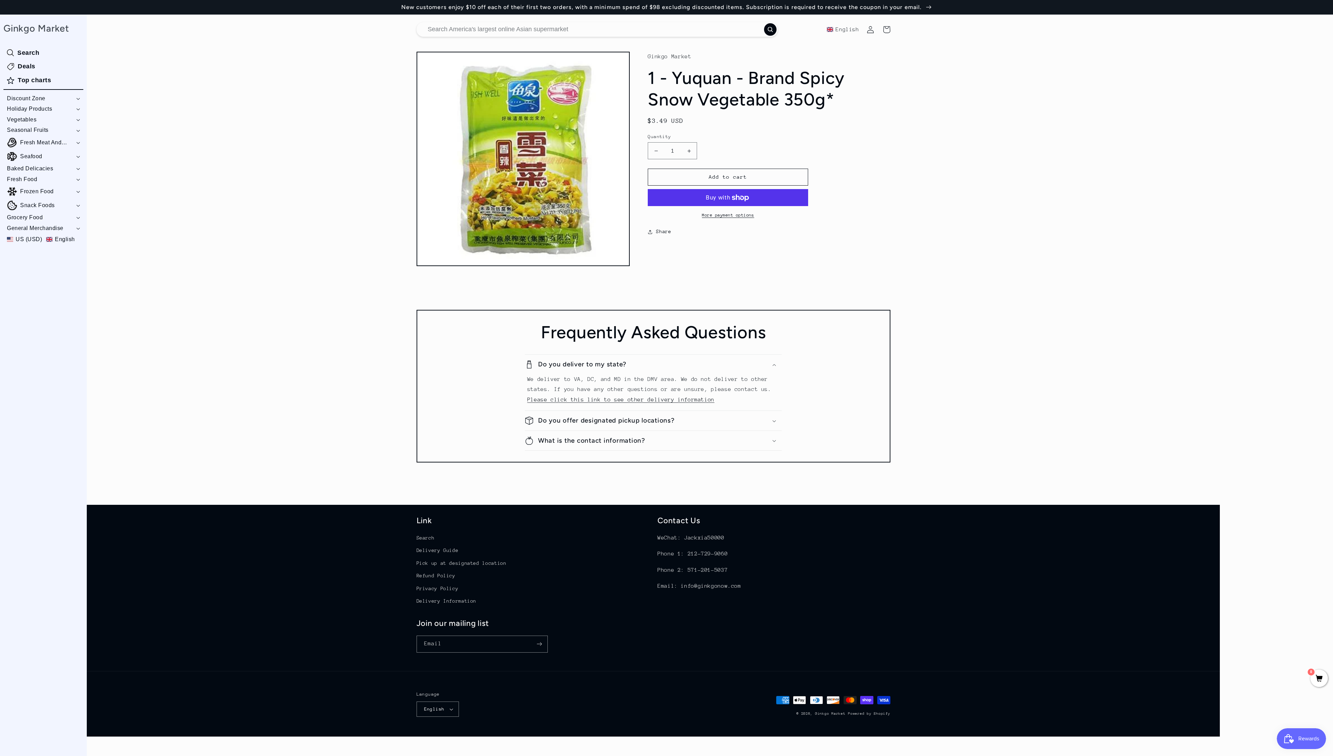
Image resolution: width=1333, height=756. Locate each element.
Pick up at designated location (461, 563)
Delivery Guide (438, 550)
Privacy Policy (438, 588)
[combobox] (597, 29)
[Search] (770, 29)
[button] (43, 98)
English (434, 709)
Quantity (659, 136)
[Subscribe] (539, 644)
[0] (1319, 679)
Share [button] (663, 231)
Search (426, 538)
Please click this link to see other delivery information (620, 400)
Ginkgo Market (830, 714)
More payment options (728, 215)
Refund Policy (436, 575)
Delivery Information (447, 601)
